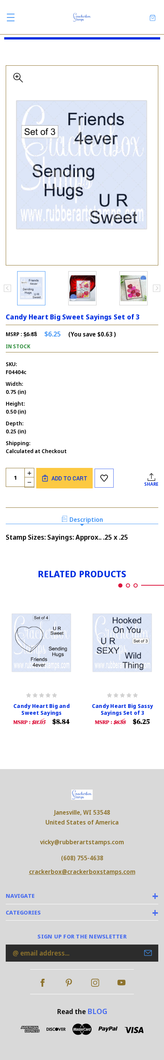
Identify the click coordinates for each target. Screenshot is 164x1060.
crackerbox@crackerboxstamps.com (82, 871)
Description (86, 519)
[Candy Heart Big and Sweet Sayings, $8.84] (41, 642)
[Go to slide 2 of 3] (128, 585)
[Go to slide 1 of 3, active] (120, 585)
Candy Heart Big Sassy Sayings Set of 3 (122, 709)
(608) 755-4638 (82, 858)
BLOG (97, 1011)
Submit (148, 953)
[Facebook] (43, 983)
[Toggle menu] (10, 17)
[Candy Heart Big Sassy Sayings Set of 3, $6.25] (122, 642)
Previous (7, 288)
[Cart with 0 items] (152, 17)
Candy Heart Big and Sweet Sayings (41, 709)
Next (156, 288)
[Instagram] (95, 983)
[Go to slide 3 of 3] (135, 585)
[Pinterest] (69, 983)
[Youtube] (121, 983)
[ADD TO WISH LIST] (104, 478)
